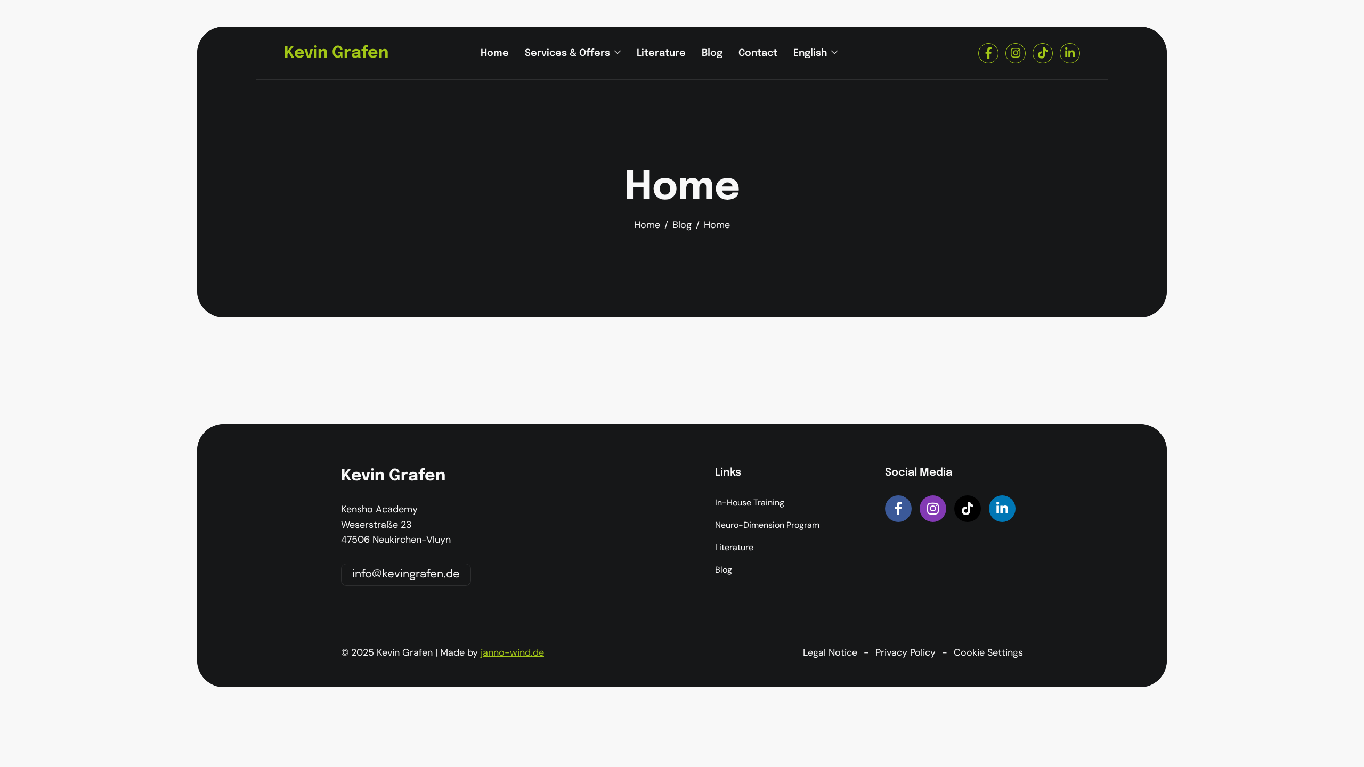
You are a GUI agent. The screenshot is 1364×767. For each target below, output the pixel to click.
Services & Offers (567, 53)
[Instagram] (1015, 53)
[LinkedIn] (1070, 53)
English (810, 53)
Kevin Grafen (336, 53)
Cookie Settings (988, 652)
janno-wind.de (512, 652)
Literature (661, 53)
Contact (757, 53)
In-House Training (749, 502)
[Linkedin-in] (1002, 508)
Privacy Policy (905, 652)
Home (495, 53)
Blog (712, 53)
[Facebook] (988, 53)
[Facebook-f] (898, 508)
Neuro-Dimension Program (767, 525)
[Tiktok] (1043, 53)
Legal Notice (830, 652)
